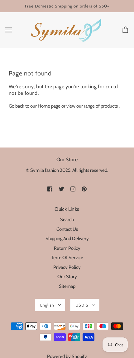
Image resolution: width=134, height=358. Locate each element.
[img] (49, 188)
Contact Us (67, 229)
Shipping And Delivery (67, 238)
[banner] (66, 29)
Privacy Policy (67, 267)
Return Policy (67, 248)
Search (67, 219)
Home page (49, 106)
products (109, 106)
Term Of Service (67, 257)
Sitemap (67, 286)
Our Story (67, 276)
